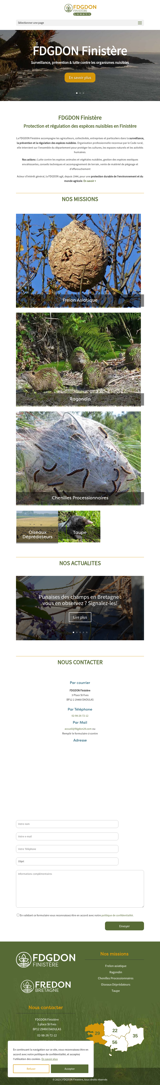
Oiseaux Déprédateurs (115, 984)
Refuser (31, 1069)
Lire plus (80, 617)
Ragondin (115, 972)
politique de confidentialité (117, 915)
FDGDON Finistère (80, 50)
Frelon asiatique (115, 966)
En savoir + (90, 181)
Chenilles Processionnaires (115, 978)
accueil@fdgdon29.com (78, 729)
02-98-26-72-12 (80, 715)
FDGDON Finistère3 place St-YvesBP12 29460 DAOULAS (47, 1024)
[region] (51, 1059)
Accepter (70, 1069)
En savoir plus (50, 1059)
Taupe (116, 991)
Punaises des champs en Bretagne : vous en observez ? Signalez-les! (80, 600)
